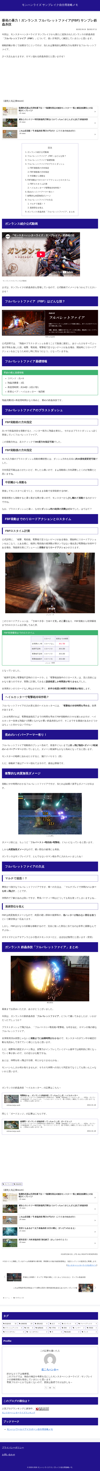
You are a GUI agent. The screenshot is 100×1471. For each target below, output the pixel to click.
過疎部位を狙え (36, 207)
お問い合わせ (8, 1454)
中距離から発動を (37, 176)
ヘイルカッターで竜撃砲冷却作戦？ (45, 188)
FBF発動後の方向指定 (39, 172)
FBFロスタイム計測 (38, 184)
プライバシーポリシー (13, 1447)
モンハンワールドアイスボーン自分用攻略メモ (30, 1429)
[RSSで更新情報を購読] (54, 1387)
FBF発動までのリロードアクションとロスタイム (48, 180)
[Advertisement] (50, 79)
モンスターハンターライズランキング (18, 1412)
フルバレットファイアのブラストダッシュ (45, 164)
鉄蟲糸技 (19, 1184)
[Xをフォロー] (46, 1387)
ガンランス (8, 1184)
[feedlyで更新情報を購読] (50, 1387)
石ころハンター (50, 1369)
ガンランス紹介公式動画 (38, 152)
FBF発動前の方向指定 (39, 168)
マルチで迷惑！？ (37, 204)
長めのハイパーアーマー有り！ (41, 192)
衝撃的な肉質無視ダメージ (39, 196)
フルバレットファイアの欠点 (40, 200)
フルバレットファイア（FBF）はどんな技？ (46, 156)
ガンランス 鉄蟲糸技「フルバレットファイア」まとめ (51, 212)
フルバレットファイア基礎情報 (41, 160)
